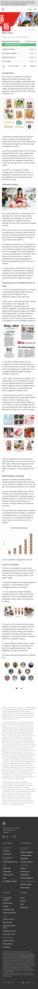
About (22, 898)
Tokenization (24, 875)
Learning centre (8, 875)
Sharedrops (24, 858)
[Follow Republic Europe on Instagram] (7, 836)
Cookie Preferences (9, 913)
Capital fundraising (26, 852)
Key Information (13, 66)
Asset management (26, 878)
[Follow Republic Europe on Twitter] (11, 836)
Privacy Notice (7, 903)
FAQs (4, 878)
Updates (33, 66)
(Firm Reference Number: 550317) (25, 956)
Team (24, 66)
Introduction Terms (9, 931)
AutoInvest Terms (9, 934)
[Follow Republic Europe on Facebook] (4, 836)
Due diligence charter (10, 881)
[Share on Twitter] (16, 688)
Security (5, 906)
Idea (3, 66)
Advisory (23, 868)
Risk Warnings (6, 713)
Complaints (6, 947)
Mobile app (6, 868)
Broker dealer (25, 887)
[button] (35, 9)
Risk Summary (7, 922)
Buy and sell (7, 854)
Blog (21, 904)
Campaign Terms (8, 909)
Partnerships (7, 871)
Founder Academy (26, 862)
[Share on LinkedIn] (21, 688)
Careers (23, 901)
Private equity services (10, 862)
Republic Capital (25, 884)
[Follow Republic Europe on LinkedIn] (14, 836)
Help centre (24, 907)
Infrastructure (25, 871)
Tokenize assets (25, 855)
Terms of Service (8, 919)
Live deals (6, 851)
